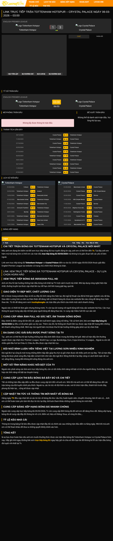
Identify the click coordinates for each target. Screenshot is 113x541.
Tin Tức (46, 6)
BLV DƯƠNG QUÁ (55, 74)
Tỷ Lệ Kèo (33, 6)
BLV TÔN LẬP (13, 74)
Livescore (99, 2)
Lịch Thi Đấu (50, 2)
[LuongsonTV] (13, 3)
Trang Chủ (34, 2)
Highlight (84, 2)
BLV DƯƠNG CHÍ (27, 74)
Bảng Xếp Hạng (67, 2)
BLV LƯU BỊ (41, 74)
